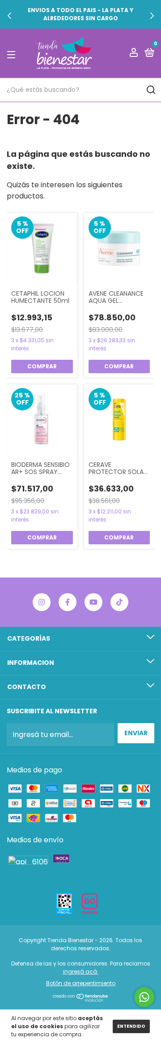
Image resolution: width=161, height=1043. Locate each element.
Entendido (131, 1026)
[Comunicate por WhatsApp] (144, 997)
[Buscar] (150, 90)
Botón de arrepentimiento (80, 983)
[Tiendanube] (81, 999)
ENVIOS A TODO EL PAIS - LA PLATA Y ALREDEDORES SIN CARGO (80, 14)
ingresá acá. (80, 971)
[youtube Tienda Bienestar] (93, 602)
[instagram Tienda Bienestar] (42, 602)
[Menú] (13, 54)
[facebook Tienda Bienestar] (67, 602)
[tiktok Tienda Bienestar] (119, 602)
